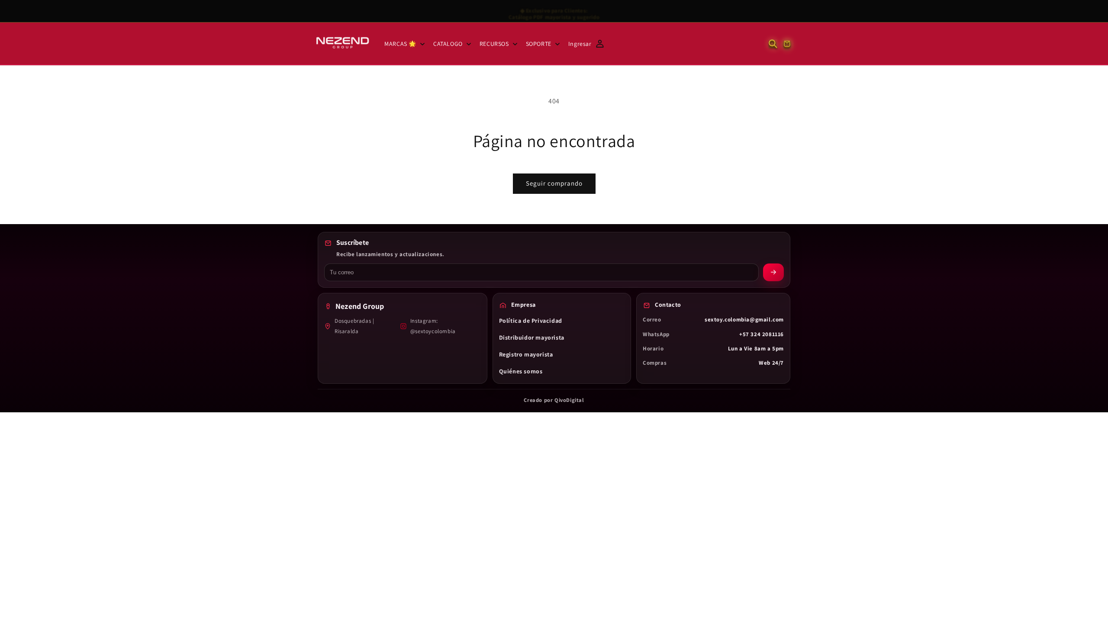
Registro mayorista (526, 354)
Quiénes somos (521, 371)
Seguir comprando (554, 183)
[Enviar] (773, 272)
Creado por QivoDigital (554, 400)
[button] (403, 44)
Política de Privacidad (530, 320)
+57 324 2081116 (761, 334)
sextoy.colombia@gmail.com (744, 319)
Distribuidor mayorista (531, 337)
